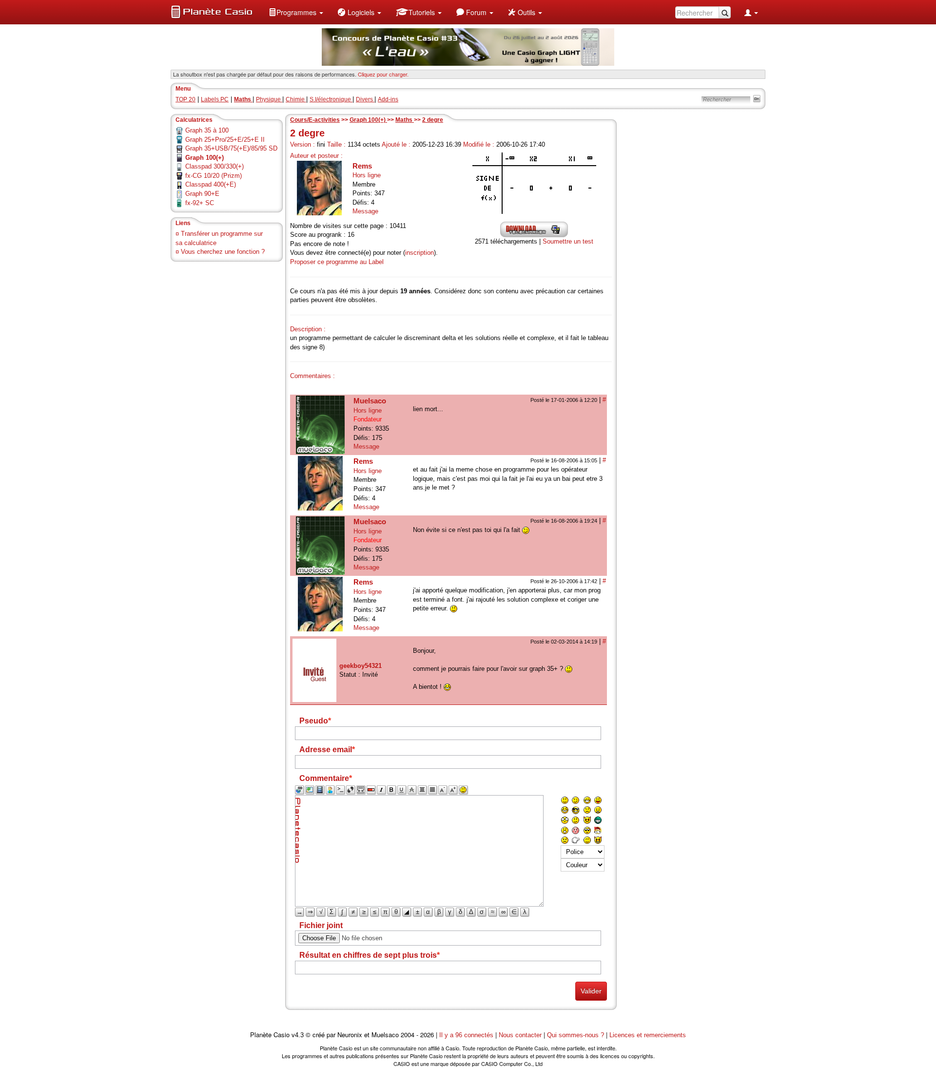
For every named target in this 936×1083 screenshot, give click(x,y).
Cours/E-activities (315, 119)
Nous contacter (520, 1035)
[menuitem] (296, 12)
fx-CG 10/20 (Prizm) (213, 175)
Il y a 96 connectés (467, 1035)
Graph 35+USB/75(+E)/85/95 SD (231, 148)
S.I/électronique (331, 99)
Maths (404, 119)
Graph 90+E (202, 193)
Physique (269, 99)
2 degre (432, 119)
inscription (419, 252)
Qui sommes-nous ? (575, 1035)
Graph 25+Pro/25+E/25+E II (225, 139)
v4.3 (298, 1035)
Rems (362, 166)
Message (365, 211)
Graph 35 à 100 (207, 130)
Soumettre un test (568, 241)
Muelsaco (369, 401)
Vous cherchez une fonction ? (223, 251)
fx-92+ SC (199, 203)
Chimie (296, 99)
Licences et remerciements (647, 1035)
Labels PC (215, 99)
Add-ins (388, 99)
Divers (365, 99)
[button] (296, 12)
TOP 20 (185, 99)
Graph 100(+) (368, 119)
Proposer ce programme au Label (337, 262)
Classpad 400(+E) (210, 184)
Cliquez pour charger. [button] (383, 74)
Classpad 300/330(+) (214, 166)
